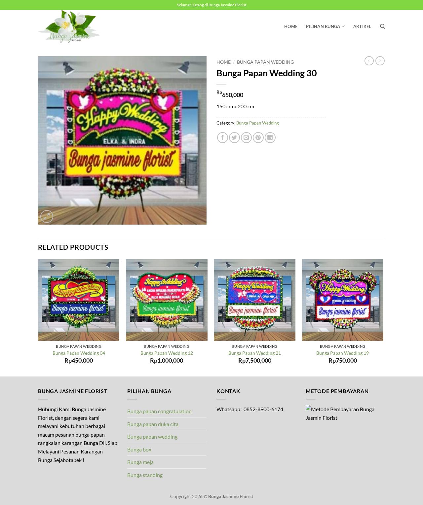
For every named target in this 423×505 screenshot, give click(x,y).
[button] (46, 216)
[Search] (382, 26)
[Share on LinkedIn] (270, 137)
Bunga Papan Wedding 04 (79, 353)
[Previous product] (380, 60)
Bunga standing (145, 475)
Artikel (362, 26)
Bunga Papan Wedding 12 (166, 353)
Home (290, 26)
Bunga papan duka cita (152, 424)
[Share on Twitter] (234, 137)
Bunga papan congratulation (159, 411)
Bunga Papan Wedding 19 (342, 353)
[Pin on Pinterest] (258, 137)
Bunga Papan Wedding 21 (254, 353)
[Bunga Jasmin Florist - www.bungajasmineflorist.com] (71, 26)
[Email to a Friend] (246, 137)
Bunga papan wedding (152, 436)
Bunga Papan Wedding (265, 62)
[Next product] (369, 60)
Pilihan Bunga (323, 26)
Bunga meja (140, 462)
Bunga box (139, 449)
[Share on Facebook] (222, 137)
